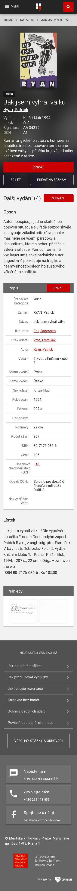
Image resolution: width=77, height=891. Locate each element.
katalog (27, 20)
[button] (38, 60)
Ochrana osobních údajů (26, 711)
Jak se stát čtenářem (24, 666)
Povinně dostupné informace (30, 723)
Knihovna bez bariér (23, 700)
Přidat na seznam (51, 180)
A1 (38, 464)
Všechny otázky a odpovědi (38, 741)
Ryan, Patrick (15, 109)
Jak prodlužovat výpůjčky (28, 677)
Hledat (67, 6)
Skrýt (58, 288)
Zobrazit (58, 198)
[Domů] (38, 7)
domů (8, 20)
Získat (38, 167)
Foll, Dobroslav (45, 331)
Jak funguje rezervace (25, 689)
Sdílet (16, 180)
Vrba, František (45, 340)
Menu (11, 6)
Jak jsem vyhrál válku (57, 20)
